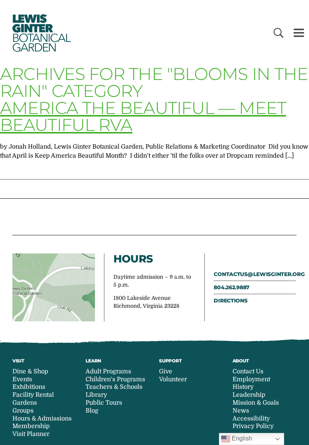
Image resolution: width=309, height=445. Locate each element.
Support (170, 361)
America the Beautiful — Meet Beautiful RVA (143, 116)
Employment (251, 379)
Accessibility (251, 418)
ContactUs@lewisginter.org (255, 274)
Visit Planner (30, 434)
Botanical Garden (40, 33)
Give (165, 371)
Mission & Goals (256, 402)
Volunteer (173, 379)
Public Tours (104, 402)
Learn (93, 361)
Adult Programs (108, 371)
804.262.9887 (231, 287)
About (241, 361)
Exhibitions (28, 387)
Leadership (249, 394)
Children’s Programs (115, 379)
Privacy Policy (253, 426)
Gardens (24, 402)
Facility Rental (33, 394)
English (241, 438)
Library (96, 394)
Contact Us (248, 371)
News (241, 410)
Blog (92, 410)
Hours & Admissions (42, 418)
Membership (31, 426)
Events (22, 379)
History (243, 387)
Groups (23, 410)
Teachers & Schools (114, 387)
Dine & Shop (30, 371)
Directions (230, 300)
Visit (18, 361)
